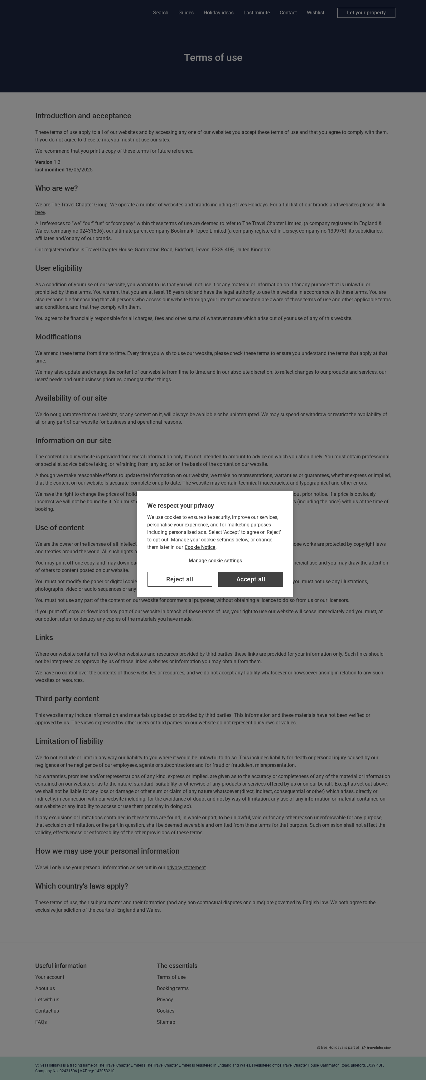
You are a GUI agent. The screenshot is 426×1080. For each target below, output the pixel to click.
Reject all (179, 579)
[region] (215, 544)
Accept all (250, 579)
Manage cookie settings (215, 561)
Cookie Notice (200, 547)
